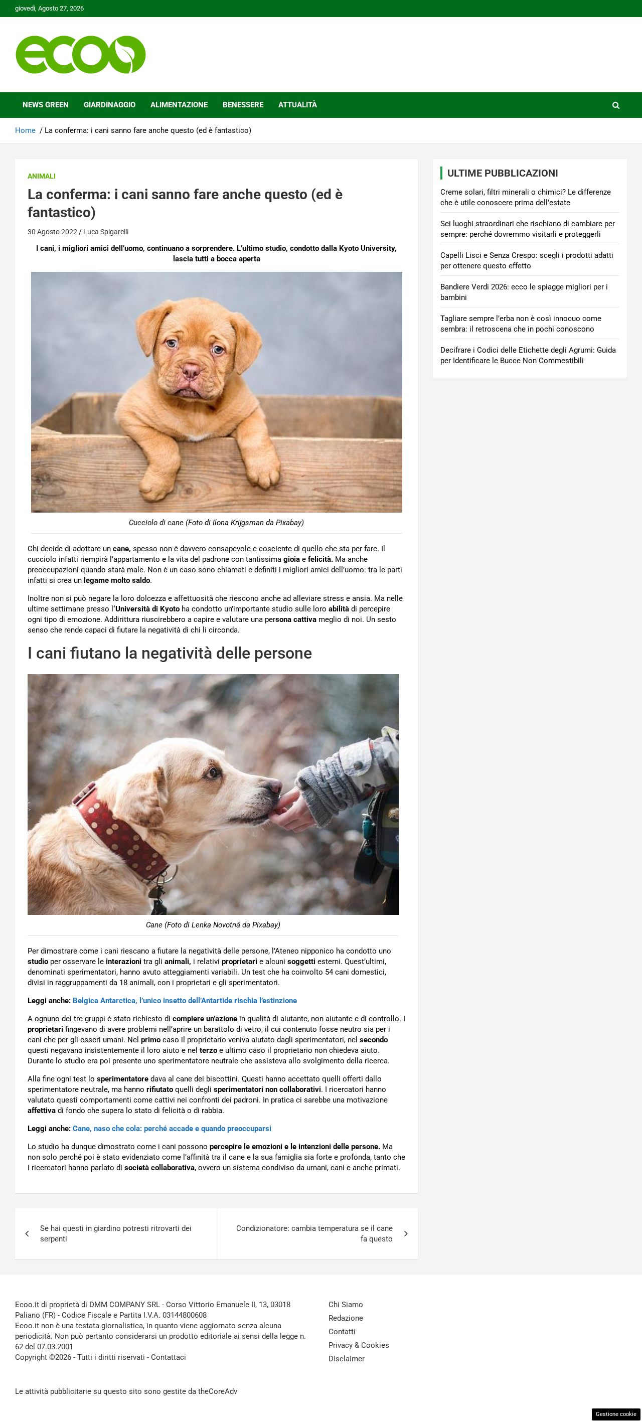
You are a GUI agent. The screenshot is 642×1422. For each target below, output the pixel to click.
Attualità (297, 104)
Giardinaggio (109, 104)
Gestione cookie (616, 1414)
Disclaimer (347, 1358)
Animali (42, 176)
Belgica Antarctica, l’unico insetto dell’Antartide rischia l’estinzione (185, 1000)
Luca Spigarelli (105, 232)
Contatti (342, 1331)
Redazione (346, 1318)
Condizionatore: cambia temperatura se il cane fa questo (314, 1233)
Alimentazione (179, 104)
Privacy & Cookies (359, 1345)
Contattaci (168, 1357)
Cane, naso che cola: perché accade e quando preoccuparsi (172, 1128)
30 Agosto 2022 (52, 232)
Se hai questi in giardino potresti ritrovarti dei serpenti (116, 1233)
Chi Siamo (346, 1304)
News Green (46, 104)
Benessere (243, 104)
